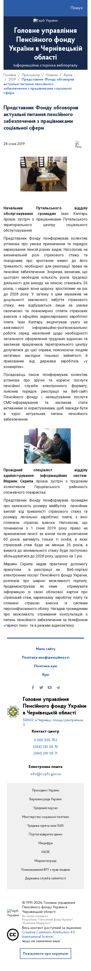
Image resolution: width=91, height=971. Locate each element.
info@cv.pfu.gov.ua (46, 774)
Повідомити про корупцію (45, 954)
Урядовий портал (45, 808)
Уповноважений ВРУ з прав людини (45, 870)
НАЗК (46, 852)
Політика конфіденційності (45, 658)
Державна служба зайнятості (45, 878)
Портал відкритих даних (45, 834)
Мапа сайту (45, 649)
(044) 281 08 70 (45, 747)
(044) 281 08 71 (45, 753)
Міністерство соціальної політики (45, 817)
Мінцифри (45, 843)
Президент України (45, 790)
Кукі (45, 675)
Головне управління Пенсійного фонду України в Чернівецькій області (54, 706)
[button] (72, 8)
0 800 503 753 (45, 740)
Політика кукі (45, 666)
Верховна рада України (45, 799)
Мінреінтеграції (45, 861)
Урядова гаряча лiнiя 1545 (45, 826)
